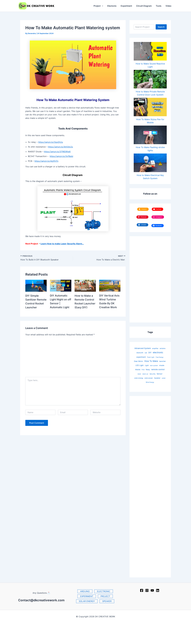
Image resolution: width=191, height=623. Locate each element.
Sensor (159, 374)
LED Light (140, 365)
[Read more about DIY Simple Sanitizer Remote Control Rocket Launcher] (36, 285)
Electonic (112, 6)
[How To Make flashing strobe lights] (150, 135)
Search (161, 27)
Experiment (126, 6)
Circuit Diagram (144, 6)
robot (139, 374)
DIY (150, 352)
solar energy (138, 378)
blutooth (140, 353)
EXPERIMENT (86, 596)
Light (147, 365)
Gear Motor (138, 361)
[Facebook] (141, 590)
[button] (102, 6)
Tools (158, 6)
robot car (145, 374)
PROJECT (105, 596)
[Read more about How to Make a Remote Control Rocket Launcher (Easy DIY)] (85, 285)
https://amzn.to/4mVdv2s (60, 146)
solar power (148, 378)
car (146, 353)
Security (152, 374)
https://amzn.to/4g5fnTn (46, 161)
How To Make (151, 361)
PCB (143, 370)
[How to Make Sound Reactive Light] (150, 51)
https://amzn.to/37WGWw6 (57, 151)
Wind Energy (150, 382)
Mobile (137, 370)
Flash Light (150, 357)
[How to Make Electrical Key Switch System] (150, 163)
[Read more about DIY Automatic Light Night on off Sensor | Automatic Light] (60, 285)
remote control (158, 369)
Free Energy (159, 357)
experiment (141, 357)
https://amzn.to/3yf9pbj (61, 156)
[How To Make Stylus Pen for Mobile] (150, 107)
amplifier (155, 348)
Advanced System (142, 348)
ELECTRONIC (103, 591)
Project (97, 6)
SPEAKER (106, 601)
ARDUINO (85, 591)
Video (168, 6)
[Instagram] (147, 590)
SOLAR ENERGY (87, 601)
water (164, 378)
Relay (148, 370)
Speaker (157, 378)
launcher (162, 361)
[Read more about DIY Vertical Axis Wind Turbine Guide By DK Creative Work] (109, 285)
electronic (158, 352)
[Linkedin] (157, 590)
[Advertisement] (73, 357)
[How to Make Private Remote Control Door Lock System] (150, 79)
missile (161, 365)
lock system (154, 365)
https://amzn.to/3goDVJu (50, 142)
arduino (162, 348)
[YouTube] (152, 590)
